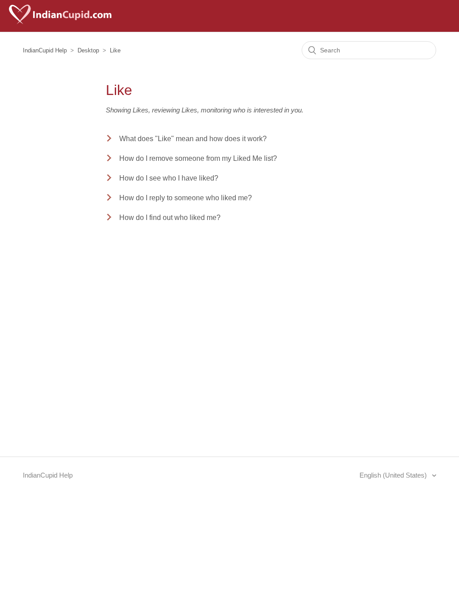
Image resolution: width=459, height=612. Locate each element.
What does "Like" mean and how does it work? (193, 138)
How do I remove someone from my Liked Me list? (198, 158)
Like (115, 50)
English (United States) (394, 475)
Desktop (88, 50)
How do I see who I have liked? (168, 178)
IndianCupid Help (45, 50)
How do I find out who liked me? (170, 217)
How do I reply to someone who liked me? (185, 198)
